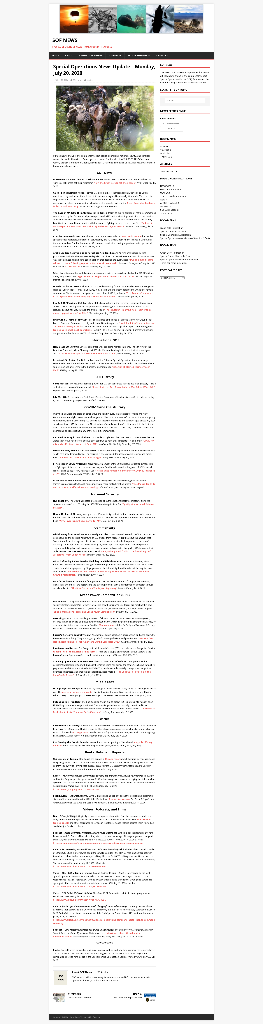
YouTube (164, 149)
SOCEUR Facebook (169, 209)
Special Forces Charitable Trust (175, 256)
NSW (162, 199)
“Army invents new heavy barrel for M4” (80, 520)
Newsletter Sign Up (90, 55)
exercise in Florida (131, 236)
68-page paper (106, 625)
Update (90, 80)
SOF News (77, 80)
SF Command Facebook (172, 196)
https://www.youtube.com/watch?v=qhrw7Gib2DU (79, 899)
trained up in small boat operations (72, 329)
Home (55, 55)
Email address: (168, 118)
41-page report (81, 732)
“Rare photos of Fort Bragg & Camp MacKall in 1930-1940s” (123, 387)
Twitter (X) (165, 156)
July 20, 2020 (62, 80)
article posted (72, 266)
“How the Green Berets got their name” (115, 182)
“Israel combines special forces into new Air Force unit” (87, 353)
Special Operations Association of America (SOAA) (185, 238)
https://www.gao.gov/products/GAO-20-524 (76, 789)
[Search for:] (185, 100)
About (69, 55)
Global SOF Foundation (171, 227)
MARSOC (164, 206)
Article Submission (139, 55)
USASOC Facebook (169, 189)
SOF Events (115, 55)
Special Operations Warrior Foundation (179, 259)
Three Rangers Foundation (173, 262)
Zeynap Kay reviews (119, 799)
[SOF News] (131, 32)
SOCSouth (165, 213)
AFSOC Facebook (168, 203)
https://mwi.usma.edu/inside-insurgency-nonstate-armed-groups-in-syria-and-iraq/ (98, 843)
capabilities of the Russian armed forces (74, 651)
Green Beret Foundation (172, 252)
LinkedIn (164, 146)
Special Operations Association (175, 234)
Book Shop (165, 153)
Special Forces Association (173, 231)
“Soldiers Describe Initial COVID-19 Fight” (80, 457)
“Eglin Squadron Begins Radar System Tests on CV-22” (106, 276)
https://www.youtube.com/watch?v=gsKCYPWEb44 (79, 886)
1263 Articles (101, 972)
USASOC (164, 192)
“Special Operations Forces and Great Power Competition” (84, 611)
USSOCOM (165, 186)
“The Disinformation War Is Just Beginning (93, 588)
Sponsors (162, 55)
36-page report (113, 758)
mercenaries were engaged (76, 692)
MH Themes (94, 1017)
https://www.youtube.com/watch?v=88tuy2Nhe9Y (79, 866)
